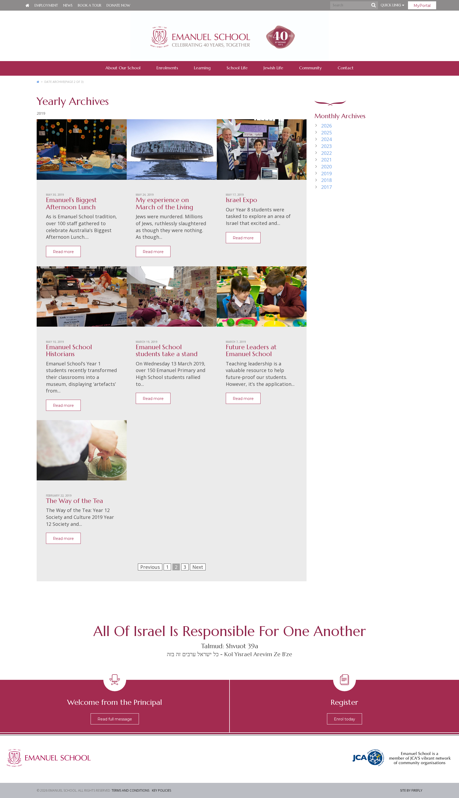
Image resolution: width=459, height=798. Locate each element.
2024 (326, 139)
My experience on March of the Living (164, 203)
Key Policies (161, 790)
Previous (150, 567)
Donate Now (118, 5)
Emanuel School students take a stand (167, 350)
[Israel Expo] (262, 151)
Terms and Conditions (130, 790)
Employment (46, 5)
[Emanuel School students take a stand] (172, 298)
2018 (326, 180)
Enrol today (344, 719)
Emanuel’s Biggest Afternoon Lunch (71, 203)
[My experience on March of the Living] (172, 151)
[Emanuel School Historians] (82, 298)
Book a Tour (89, 5)
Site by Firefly (411, 790)
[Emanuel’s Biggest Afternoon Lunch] (82, 151)
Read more (63, 251)
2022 (326, 153)
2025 (326, 132)
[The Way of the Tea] (82, 452)
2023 (326, 146)
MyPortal (422, 5)
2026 (326, 125)
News (68, 5)
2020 (326, 166)
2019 (326, 173)
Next (197, 567)
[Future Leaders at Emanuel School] (262, 298)
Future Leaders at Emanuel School (251, 350)
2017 (326, 187)
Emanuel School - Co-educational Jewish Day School (229, 36)
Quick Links (391, 5)
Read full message (114, 719)
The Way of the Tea (74, 501)
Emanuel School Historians (69, 350)
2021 (326, 159)
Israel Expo (241, 200)
